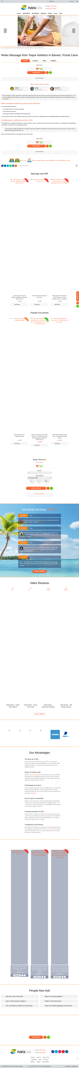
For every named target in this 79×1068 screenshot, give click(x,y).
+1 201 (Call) (33, 1066)
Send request (36, 72)
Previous (5, 30)
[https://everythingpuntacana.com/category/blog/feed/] (16, 166)
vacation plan (32, 793)
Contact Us (77, 296)
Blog (55, 13)
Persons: (39, 470)
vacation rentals (33, 774)
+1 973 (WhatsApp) (44, 1066)
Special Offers (46, 1061)
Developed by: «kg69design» (71, 1066)
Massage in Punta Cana (10, 47)
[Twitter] (56, 1051)
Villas (19, 13)
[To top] (76, 166)
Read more (41, 522)
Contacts (33, 1057)
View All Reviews (39, 571)
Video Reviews (39, 583)
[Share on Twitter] (8, 166)
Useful (50, 13)
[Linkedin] (66, 1051)
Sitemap (38, 1061)
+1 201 (50, 6)
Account (71, 1)
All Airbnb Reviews (39, 509)
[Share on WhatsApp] (10, 166)
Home (2, 47)
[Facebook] (52, 1051)
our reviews (50, 829)
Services (43, 13)
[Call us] (47, 72)
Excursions (35, 13)
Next (73, 30)
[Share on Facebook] (2, 166)
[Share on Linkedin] (5, 166)
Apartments (26, 13)
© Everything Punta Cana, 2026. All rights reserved (12, 1066)
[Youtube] (63, 1051)
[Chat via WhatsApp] (50, 72)
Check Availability (36, 488)
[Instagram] (59, 1051)
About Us (39, 1057)
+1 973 (50, 8)
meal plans (47, 814)
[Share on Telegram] (13, 166)
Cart (77, 1)
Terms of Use (46, 1057)
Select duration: (39, 475)
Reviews (33, 1061)
